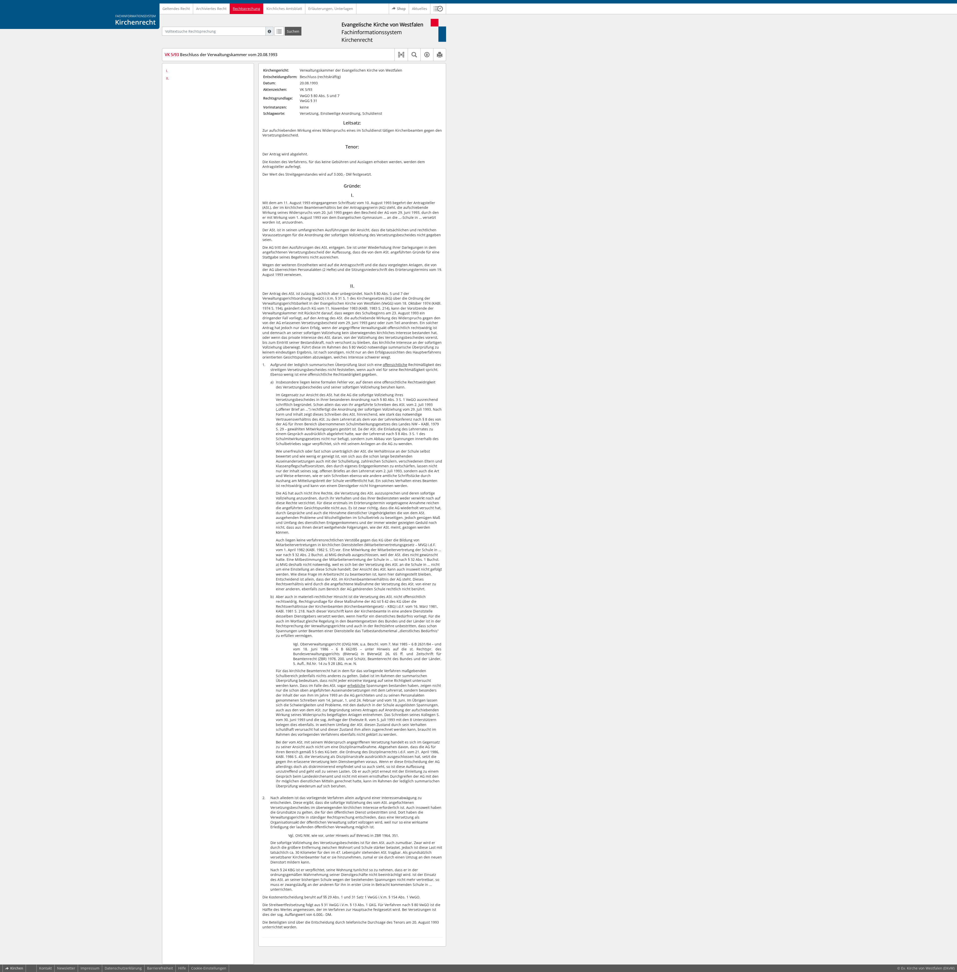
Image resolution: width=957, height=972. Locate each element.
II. (167, 78)
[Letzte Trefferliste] (279, 31)
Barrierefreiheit (160, 968)
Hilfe (182, 968)
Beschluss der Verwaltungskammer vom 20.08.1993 (221, 54)
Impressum (89, 968)
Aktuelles (419, 8)
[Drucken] (439, 54)
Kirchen (16, 968)
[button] (438, 8)
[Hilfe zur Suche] (269, 31)
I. (167, 70)
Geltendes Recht (176, 8)
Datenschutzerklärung (123, 968)
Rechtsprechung (246, 8)
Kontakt (45, 968)
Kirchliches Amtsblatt (284, 8)
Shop (401, 8)
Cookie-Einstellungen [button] (208, 968)
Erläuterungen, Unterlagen (330, 8)
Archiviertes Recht (211, 8)
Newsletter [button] (66, 968)
